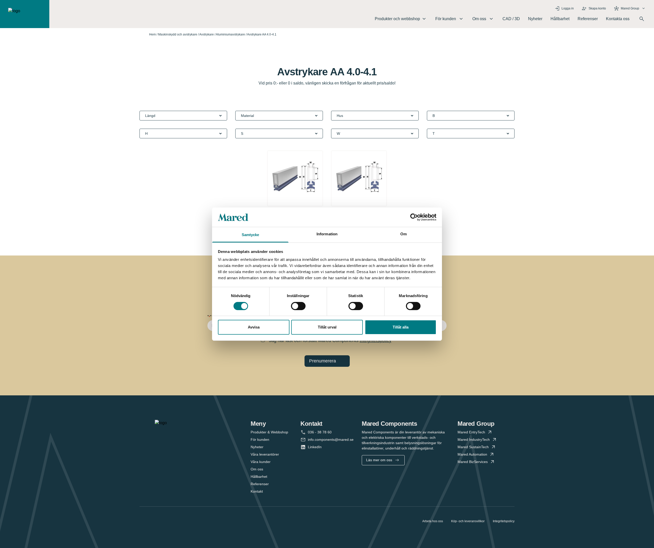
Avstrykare (206, 34)
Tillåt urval (327, 327)
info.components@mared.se (331, 439)
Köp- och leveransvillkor (468, 521)
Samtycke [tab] (250, 235)
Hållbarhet (560, 19)
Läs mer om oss (379, 460)
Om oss (257, 469)
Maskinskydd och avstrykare (177, 34)
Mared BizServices (473, 462)
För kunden (260, 439)
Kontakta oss (617, 19)
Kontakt (257, 491)
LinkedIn (315, 447)
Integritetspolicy (504, 521)
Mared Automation (472, 454)
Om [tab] (403, 234)
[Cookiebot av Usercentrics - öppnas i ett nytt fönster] (414, 217)
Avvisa (254, 327)
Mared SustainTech (473, 447)
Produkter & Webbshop (269, 432)
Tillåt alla (400, 327)
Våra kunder (261, 462)
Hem (152, 34)
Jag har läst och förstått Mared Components (330, 340)
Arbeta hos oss (432, 521)
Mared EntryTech (471, 432)
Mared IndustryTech (474, 439)
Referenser (588, 19)
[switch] (298, 306)
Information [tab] (327, 234)
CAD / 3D (511, 19)
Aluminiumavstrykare (230, 34)
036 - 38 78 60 (320, 432)
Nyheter (535, 19)
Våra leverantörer (265, 454)
